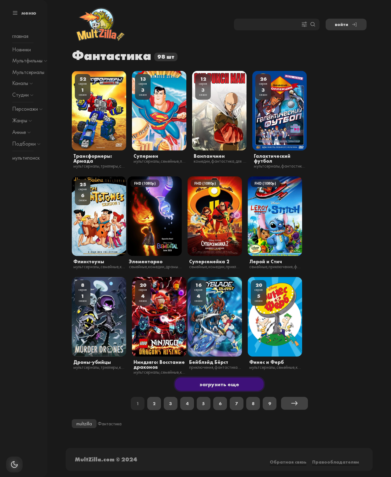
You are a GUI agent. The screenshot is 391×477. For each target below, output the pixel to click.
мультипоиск (26, 157)
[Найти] (312, 25)
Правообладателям (335, 462)
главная (20, 36)
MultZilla (84, 424)
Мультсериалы (28, 72)
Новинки (21, 49)
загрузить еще (219, 384)
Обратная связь (288, 462)
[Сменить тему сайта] (14, 464)
